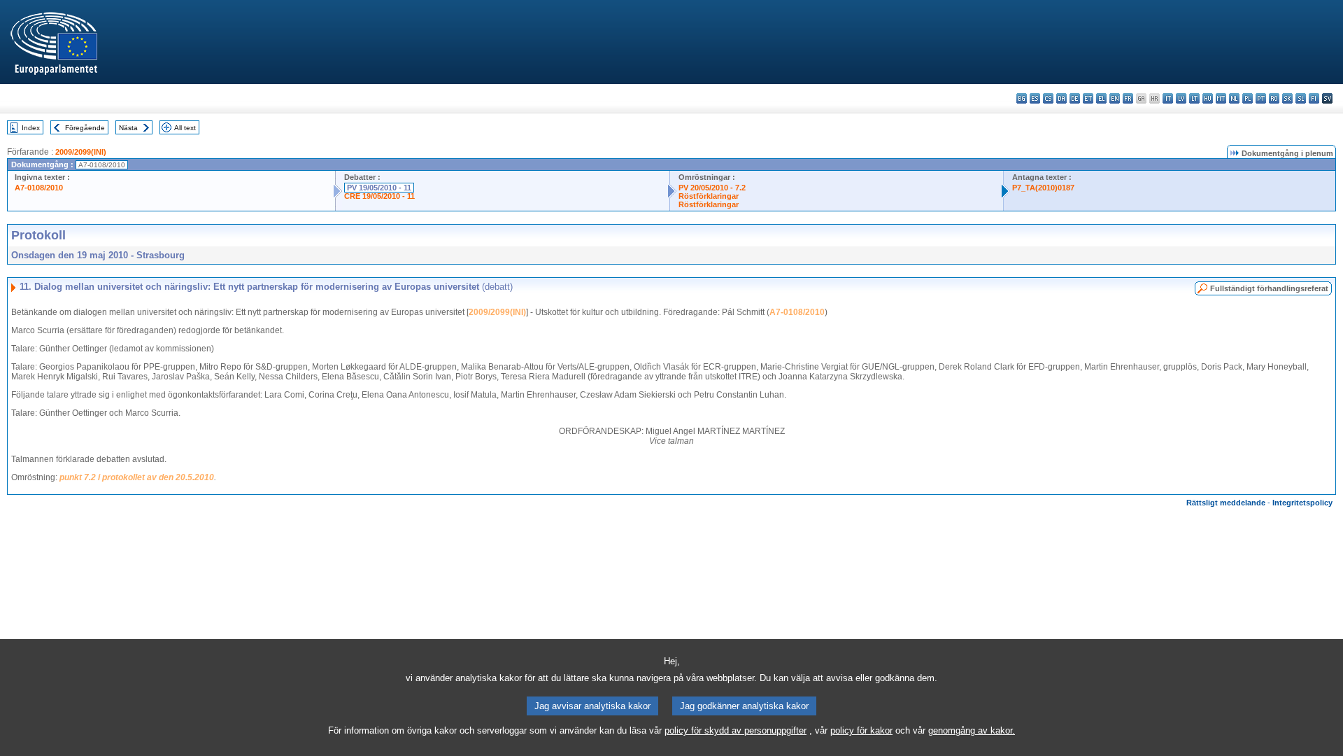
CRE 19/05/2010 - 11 (379, 196)
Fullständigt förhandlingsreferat (1269, 288)
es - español (1035, 98)
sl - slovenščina (1300, 98)
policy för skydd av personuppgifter (735, 730)
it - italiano (1168, 98)
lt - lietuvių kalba (1194, 98)
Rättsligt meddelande (1225, 502)
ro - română (1274, 98)
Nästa (128, 128)
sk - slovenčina (1287, 98)
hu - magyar (1207, 98)
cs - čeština (1048, 98)
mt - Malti (1221, 98)
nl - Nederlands (1234, 98)
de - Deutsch (1075, 98)
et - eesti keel (1088, 98)
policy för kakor (861, 730)
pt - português (1261, 98)
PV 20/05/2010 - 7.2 (712, 187)
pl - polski (1247, 98)
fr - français (1128, 98)
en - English (1114, 98)
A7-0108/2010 (39, 187)
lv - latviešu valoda (1181, 98)
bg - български (1021, 98)
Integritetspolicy (1302, 502)
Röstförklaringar (708, 196)
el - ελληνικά (1101, 98)
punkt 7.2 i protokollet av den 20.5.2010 (136, 477)
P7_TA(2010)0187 (1043, 187)
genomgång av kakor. (971, 730)
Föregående (85, 128)
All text (185, 128)
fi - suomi (1314, 98)
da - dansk (1061, 98)
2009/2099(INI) (80, 152)
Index (31, 128)
